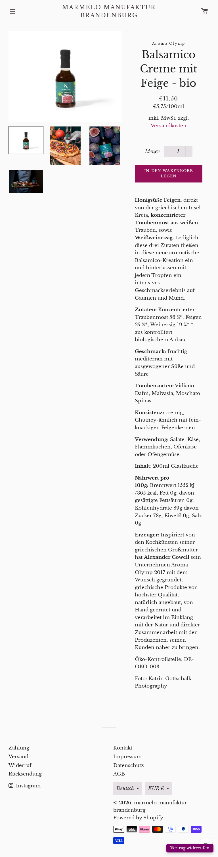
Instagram (27, 786)
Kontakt (122, 748)
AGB (119, 774)
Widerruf (20, 765)
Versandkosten (168, 126)
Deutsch (125, 788)
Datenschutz (128, 765)
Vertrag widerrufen (189, 847)
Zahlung (19, 748)
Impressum (127, 757)
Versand (18, 757)
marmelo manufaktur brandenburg (109, 11)
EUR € (156, 788)
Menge (152, 151)
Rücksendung (25, 774)
